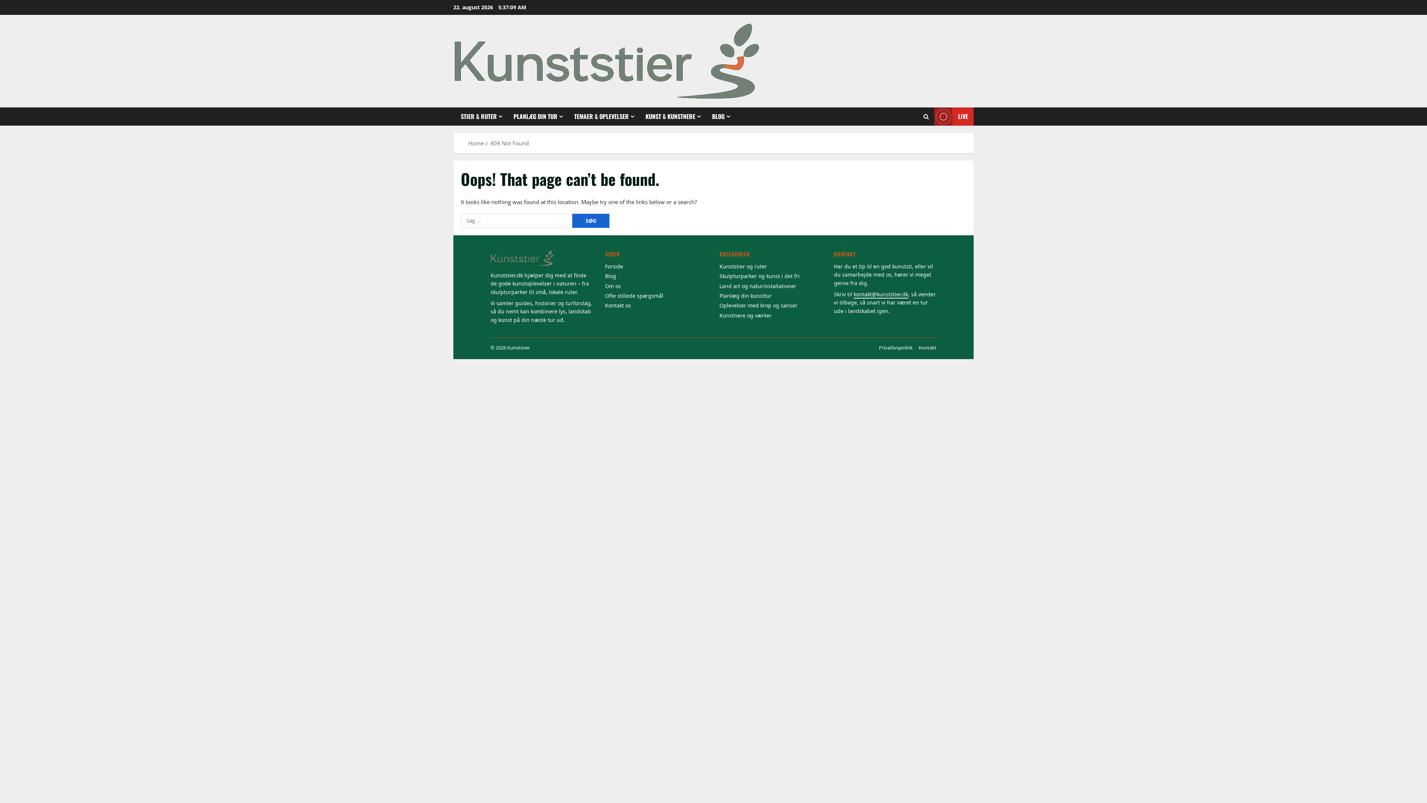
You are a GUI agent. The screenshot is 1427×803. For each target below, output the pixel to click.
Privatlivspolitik (896, 347)
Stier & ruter (479, 116)
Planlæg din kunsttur (745, 295)
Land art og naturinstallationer (757, 286)
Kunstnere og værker (745, 315)
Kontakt (927, 347)
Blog (718, 116)
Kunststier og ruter (743, 266)
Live (963, 116)
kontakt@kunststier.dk (881, 294)
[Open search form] (926, 117)
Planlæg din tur (535, 116)
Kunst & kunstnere (670, 116)
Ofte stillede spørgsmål (634, 295)
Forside (614, 266)
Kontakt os (618, 305)
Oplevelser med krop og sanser (758, 305)
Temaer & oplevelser (601, 116)
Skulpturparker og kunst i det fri (759, 276)
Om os (613, 286)
